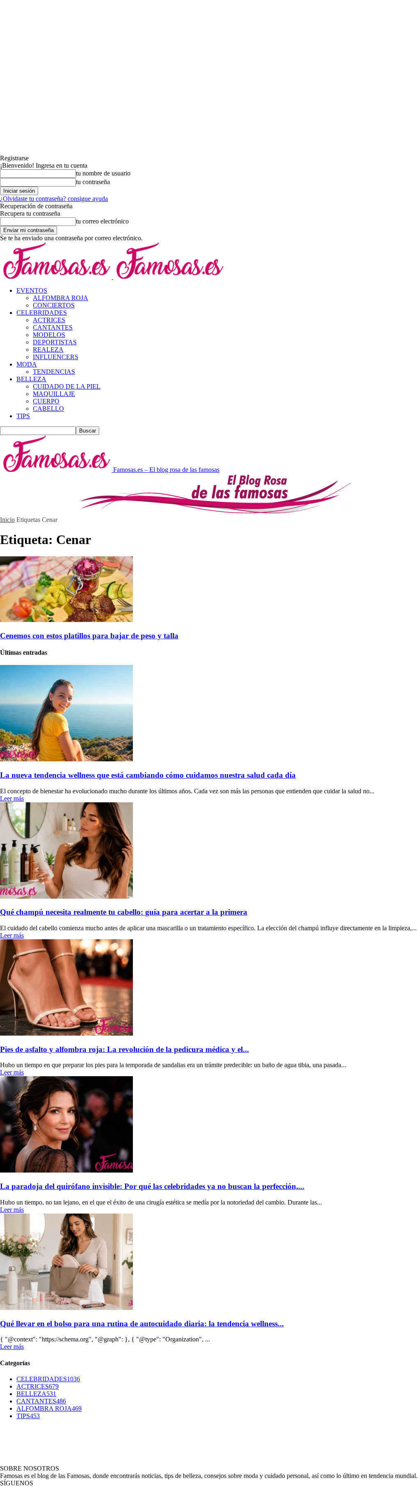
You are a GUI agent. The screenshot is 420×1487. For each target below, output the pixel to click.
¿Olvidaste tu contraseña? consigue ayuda (54, 198)
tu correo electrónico (102, 221)
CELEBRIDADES (41, 312)
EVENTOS (31, 290)
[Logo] (56, 276)
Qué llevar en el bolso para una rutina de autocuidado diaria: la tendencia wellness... (142, 1323)
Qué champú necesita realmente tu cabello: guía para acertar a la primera (123, 912)
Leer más (12, 798)
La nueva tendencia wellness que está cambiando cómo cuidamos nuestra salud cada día (148, 775)
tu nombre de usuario (103, 173)
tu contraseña (93, 181)
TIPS (23, 415)
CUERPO (46, 401)
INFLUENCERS (55, 356)
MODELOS (49, 334)
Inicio (7, 519)
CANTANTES (53, 327)
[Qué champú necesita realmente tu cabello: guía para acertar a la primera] (66, 896)
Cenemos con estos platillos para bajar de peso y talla (89, 635)
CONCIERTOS (54, 305)
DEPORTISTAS (55, 342)
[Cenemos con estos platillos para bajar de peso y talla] (66, 619)
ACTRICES (49, 320)
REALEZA (48, 349)
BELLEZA (31, 379)
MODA (26, 364)
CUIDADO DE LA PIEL (66, 386)
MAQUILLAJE (54, 393)
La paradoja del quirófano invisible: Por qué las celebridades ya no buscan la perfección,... (152, 1186)
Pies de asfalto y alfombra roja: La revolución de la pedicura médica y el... (124, 1049)
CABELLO (48, 408)
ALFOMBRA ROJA (60, 297)
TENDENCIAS (54, 371)
